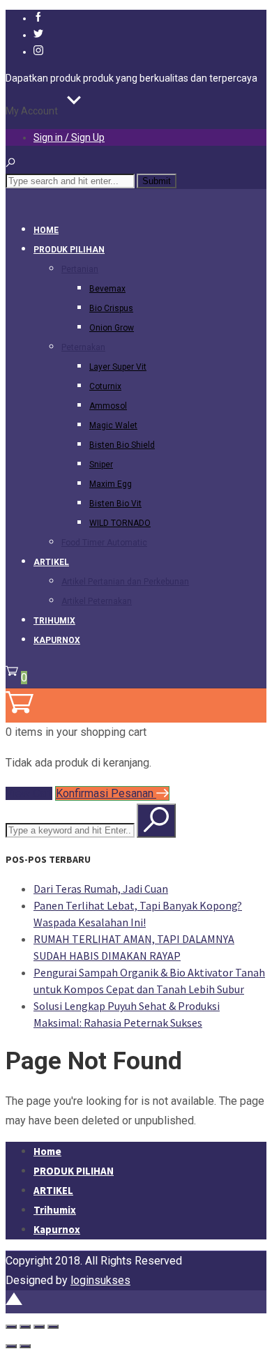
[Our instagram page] (38, 51)
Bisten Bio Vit (115, 503)
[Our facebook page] (38, 18)
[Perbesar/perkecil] (11, 1327)
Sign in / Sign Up (69, 137)
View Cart (29, 793)
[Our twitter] (38, 34)
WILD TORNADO (120, 523)
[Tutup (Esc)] (53, 1327)
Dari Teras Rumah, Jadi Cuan (100, 889)
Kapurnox (56, 640)
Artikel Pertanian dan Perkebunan (125, 582)
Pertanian (79, 269)
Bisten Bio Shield (122, 445)
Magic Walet (113, 425)
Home (46, 230)
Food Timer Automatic (104, 543)
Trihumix (54, 621)
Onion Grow (111, 328)
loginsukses (100, 1280)
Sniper (101, 464)
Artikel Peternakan (96, 601)
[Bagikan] (39, 1327)
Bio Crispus (111, 308)
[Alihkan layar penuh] (25, 1327)
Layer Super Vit (117, 367)
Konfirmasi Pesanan (106, 793)
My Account (32, 110)
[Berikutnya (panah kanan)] (25, 1346)
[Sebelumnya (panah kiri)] (11, 1346)
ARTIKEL (51, 562)
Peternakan (83, 347)
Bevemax (107, 289)
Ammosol (108, 406)
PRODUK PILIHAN (69, 250)
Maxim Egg (110, 484)
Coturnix (105, 386)
